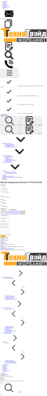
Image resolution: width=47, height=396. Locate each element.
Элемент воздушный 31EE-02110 (13, 213)
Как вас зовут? (3, 218)
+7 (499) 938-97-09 (4, 114)
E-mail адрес (3, 221)
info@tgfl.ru (2, 18)
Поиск (19, 124)
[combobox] (23, 383)
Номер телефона (4, 226)
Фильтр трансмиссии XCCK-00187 (13, 212)
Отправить (3, 236)
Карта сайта (2, 247)
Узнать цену (3, 185)
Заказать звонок (4, 115)
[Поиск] (9, 59)
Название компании (4, 223)
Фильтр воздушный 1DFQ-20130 (13, 211)
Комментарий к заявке (5, 234)
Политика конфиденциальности (7, 248)
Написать (40, 124)
